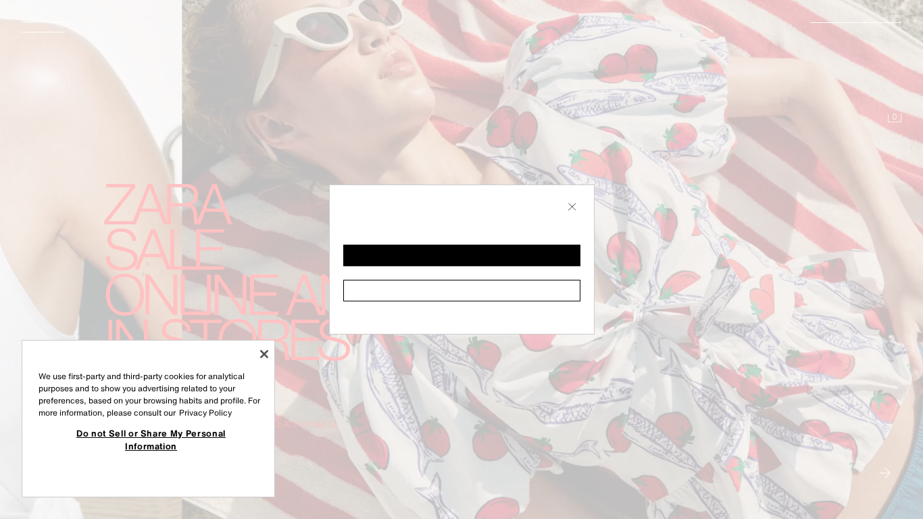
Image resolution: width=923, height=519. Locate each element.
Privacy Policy (205, 412)
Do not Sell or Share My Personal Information (151, 439)
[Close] (264, 354)
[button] (461, 255)
